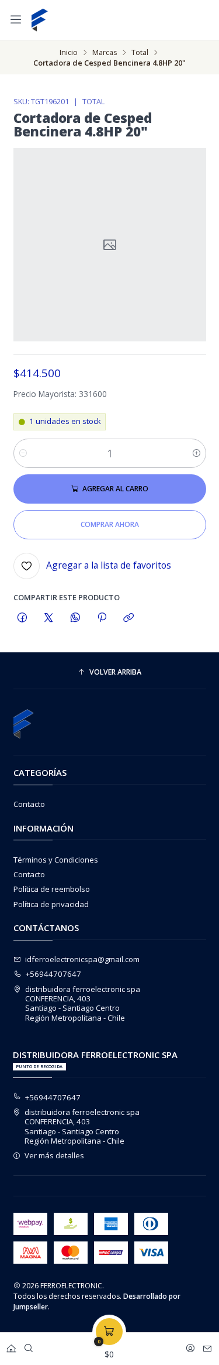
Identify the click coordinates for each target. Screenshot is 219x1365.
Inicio (69, 52)
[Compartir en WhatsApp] (75, 617)
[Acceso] (190, 1346)
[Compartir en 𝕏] (49, 617)
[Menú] (15, 19)
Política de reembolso (51, 889)
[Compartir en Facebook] (22, 617)
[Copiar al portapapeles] (129, 617)
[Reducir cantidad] (23, 453)
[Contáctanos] (207, 1346)
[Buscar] (28, 1346)
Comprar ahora (110, 524)
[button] (109, 672)
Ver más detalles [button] (54, 1155)
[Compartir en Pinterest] (101, 617)
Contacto (29, 804)
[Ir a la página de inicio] (40, 20)
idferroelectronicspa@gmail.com (82, 959)
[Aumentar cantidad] (196, 453)
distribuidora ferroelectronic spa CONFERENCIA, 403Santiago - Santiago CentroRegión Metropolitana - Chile (82, 1003)
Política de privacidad (51, 904)
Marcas (104, 52)
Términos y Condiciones (55, 859)
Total (139, 52)
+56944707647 (53, 974)
